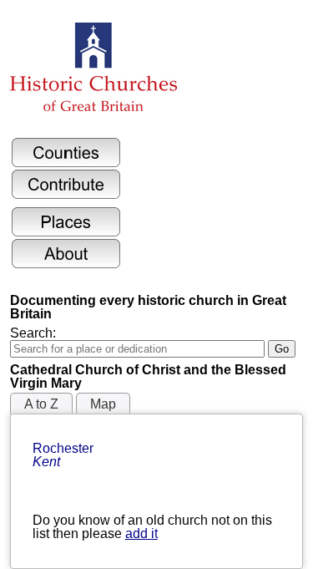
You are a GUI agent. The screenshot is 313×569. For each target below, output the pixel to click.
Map (103, 404)
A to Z (41, 404)
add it (141, 533)
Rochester (65, 455)
